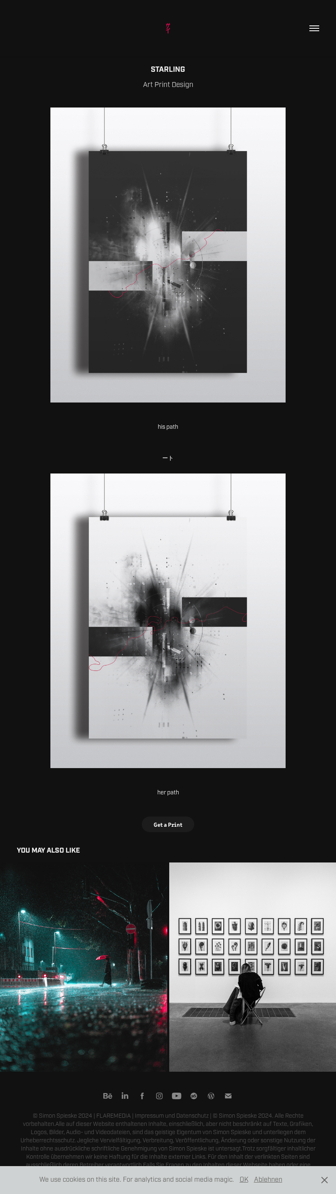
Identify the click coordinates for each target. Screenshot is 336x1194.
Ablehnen (268, 1180)
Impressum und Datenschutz (172, 1115)
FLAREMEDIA (113, 1115)
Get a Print (168, 824)
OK (244, 1180)
